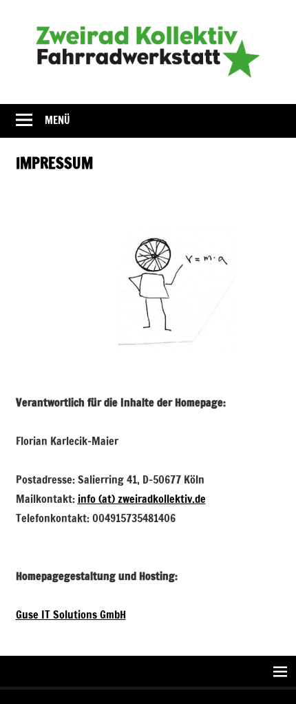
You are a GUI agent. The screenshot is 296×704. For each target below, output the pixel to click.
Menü (57, 120)
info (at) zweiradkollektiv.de (142, 498)
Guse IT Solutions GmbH (71, 614)
